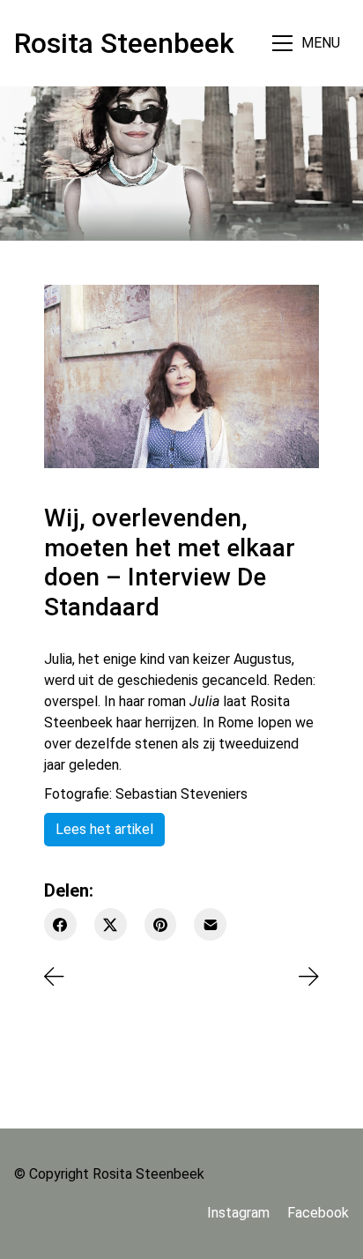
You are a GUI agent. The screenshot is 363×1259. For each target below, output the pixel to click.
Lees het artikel (104, 829)
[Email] (210, 924)
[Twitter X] (110, 924)
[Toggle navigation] (308, 42)
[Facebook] (60, 924)
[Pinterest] (160, 924)
